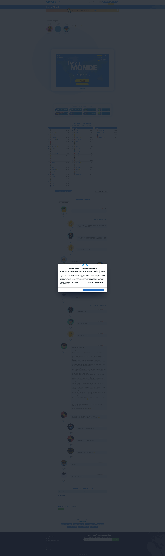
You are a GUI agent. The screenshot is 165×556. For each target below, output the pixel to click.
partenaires (69, 270)
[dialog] (82, 278)
